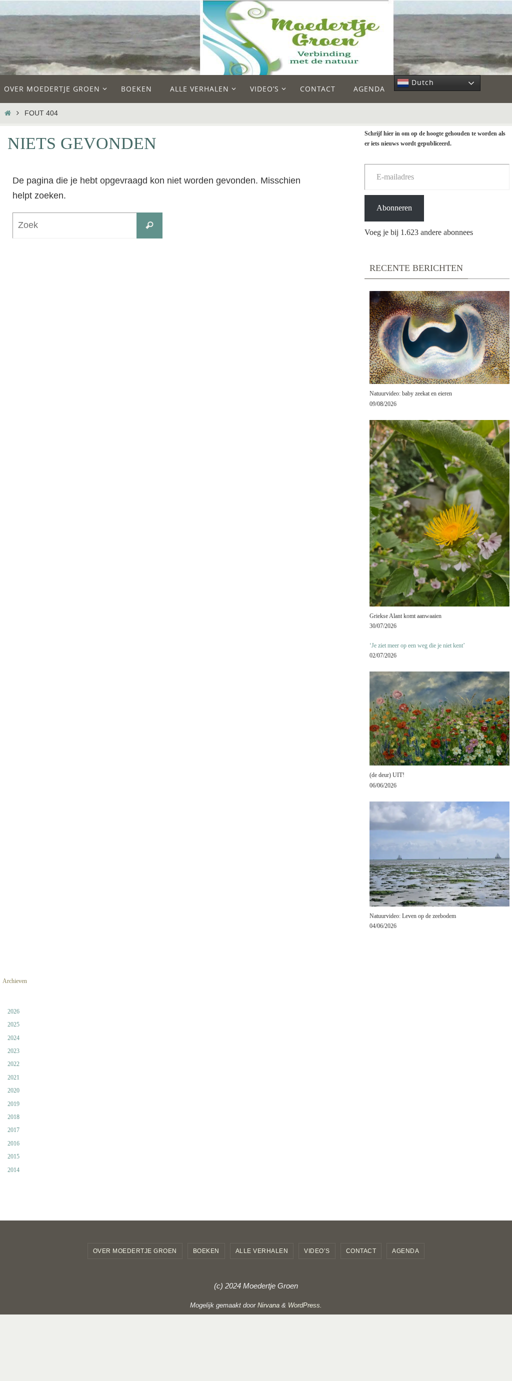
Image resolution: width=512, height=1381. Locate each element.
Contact (361, 1251)
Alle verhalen (262, 1251)
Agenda (405, 1251)
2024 (14, 1038)
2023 (14, 1051)
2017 (14, 1130)
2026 (14, 1011)
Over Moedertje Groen (135, 1251)
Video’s (317, 1251)
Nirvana (269, 1305)
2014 (14, 1170)
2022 (14, 1064)
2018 (14, 1117)
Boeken (206, 1251)
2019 (14, 1104)
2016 (14, 1143)
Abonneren (394, 208)
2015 (14, 1156)
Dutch (421, 82)
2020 (14, 1090)
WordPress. (305, 1305)
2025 (14, 1024)
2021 (14, 1077)
